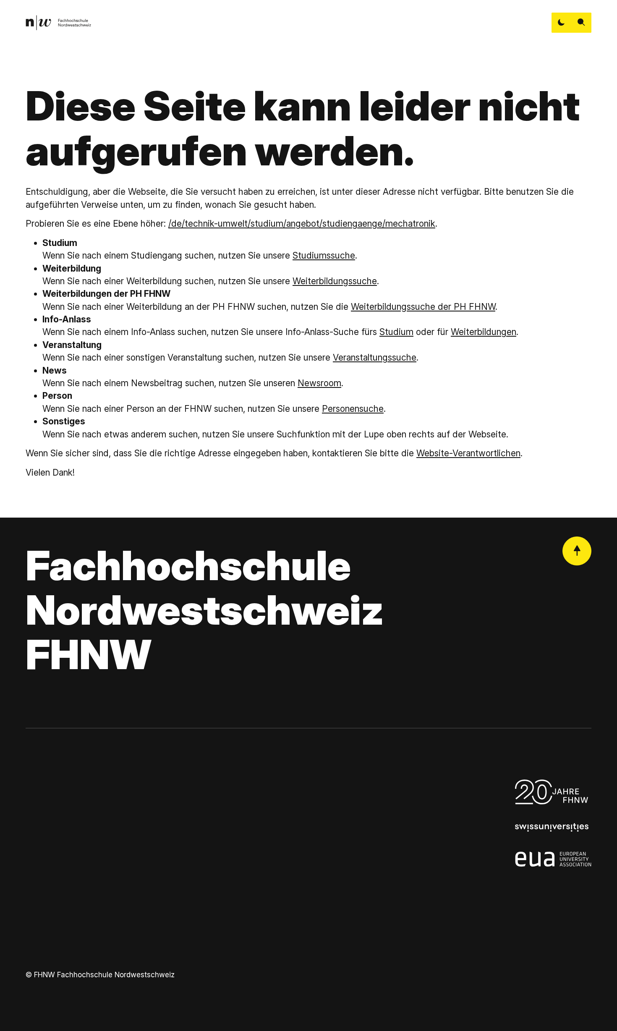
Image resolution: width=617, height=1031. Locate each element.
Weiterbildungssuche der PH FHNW (423, 306)
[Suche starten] (581, 23)
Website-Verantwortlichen (468, 453)
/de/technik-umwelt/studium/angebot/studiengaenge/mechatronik (301, 223)
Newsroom (319, 383)
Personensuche (353, 408)
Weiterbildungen (483, 332)
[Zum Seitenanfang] (576, 550)
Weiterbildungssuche (335, 281)
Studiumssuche (324, 255)
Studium (396, 332)
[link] (58, 22)
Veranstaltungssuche (374, 357)
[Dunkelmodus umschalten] (562, 23)
